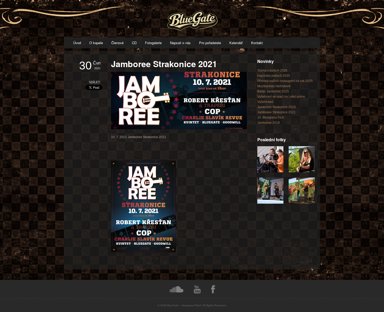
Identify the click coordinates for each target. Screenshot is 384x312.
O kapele (96, 42)
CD (134, 42)
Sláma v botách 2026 (272, 70)
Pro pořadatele (210, 42)
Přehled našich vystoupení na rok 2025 (285, 81)
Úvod (77, 42)
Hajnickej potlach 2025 (273, 76)
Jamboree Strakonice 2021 (276, 112)
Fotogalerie (153, 42)
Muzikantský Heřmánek (273, 86)
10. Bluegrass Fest (270, 117)
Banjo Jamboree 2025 (273, 91)
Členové (117, 42)
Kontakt (257, 42)
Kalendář (236, 42)
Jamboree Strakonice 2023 (276, 107)
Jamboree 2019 (268, 123)
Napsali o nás (180, 42)
